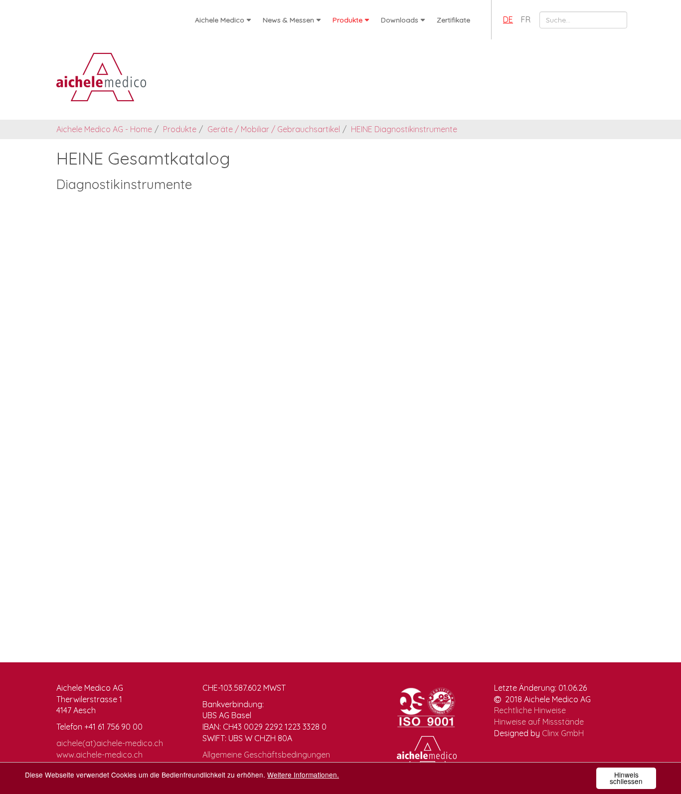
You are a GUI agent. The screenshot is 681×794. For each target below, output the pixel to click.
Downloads (399, 19)
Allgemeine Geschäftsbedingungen (266, 755)
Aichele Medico (219, 19)
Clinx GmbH (563, 733)
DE (508, 19)
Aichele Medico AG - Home (104, 129)
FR (525, 19)
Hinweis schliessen (626, 778)
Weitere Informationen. (303, 775)
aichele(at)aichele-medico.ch (109, 743)
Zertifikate (453, 19)
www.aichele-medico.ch (99, 755)
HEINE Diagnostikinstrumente (404, 129)
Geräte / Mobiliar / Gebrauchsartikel (273, 129)
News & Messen (288, 19)
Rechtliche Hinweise (530, 710)
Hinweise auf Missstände (539, 722)
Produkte (347, 19)
